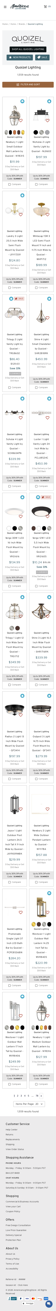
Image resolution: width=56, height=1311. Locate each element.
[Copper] (14, 132)
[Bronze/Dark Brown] (18, 132)
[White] (9, 528)
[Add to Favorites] (20, 120)
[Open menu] (5, 7)
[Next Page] (41, 1096)
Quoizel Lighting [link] (35, 24)
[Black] (10, 132)
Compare (16, 184)
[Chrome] (47, 132)
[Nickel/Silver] (6, 132)
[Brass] (22, 132)
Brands (22, 24)
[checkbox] (9, 184)
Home (5, 24)
